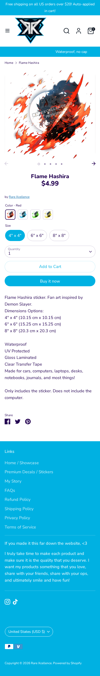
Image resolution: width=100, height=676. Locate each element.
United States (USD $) (26, 631)
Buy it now (50, 281)
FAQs (10, 490)
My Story (13, 481)
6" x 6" (37, 235)
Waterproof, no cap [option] (50, 51)
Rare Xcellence (19, 197)
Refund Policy (17, 499)
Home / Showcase (22, 463)
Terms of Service (20, 527)
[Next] (94, 163)
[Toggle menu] (7, 30)
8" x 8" (59, 235)
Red (10, 214)
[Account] (78, 29)
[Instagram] (7, 602)
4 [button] (56, 164)
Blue (23, 214)
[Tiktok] (15, 602)
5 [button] (61, 164)
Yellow (48, 214)
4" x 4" (15, 235)
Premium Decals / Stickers (29, 472)
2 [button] (45, 164)
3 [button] (50, 164)
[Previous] (6, 163)
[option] (50, 114)
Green (35, 214)
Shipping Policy (19, 509)
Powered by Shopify (67, 663)
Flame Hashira (29, 63)
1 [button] (39, 164)
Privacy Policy (17, 518)
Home (9, 63)
